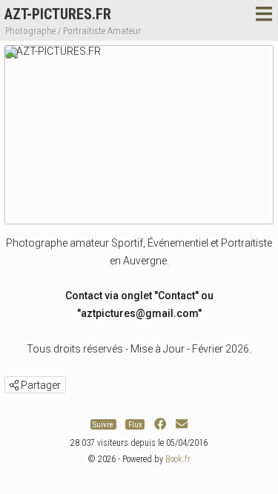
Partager (40, 385)
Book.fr (178, 459)
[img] (14, 385)
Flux (135, 424)
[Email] (182, 424)
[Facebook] (160, 424)
